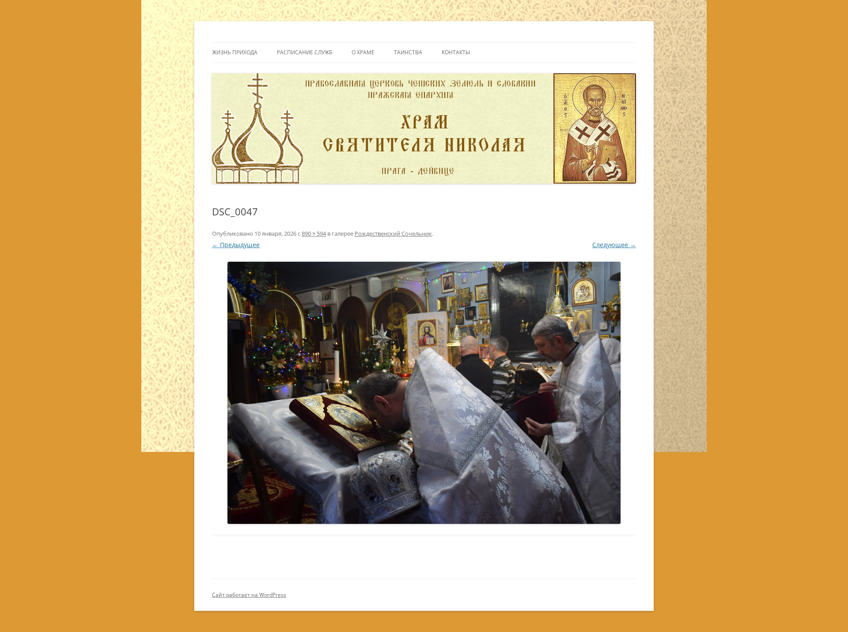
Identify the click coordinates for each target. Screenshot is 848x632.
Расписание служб (304, 52)
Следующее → (614, 245)
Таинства (408, 52)
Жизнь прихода (234, 52)
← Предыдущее (236, 245)
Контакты (456, 52)
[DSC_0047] (424, 393)
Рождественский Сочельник (393, 233)
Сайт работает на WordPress (249, 594)
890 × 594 (314, 233)
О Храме (363, 52)
